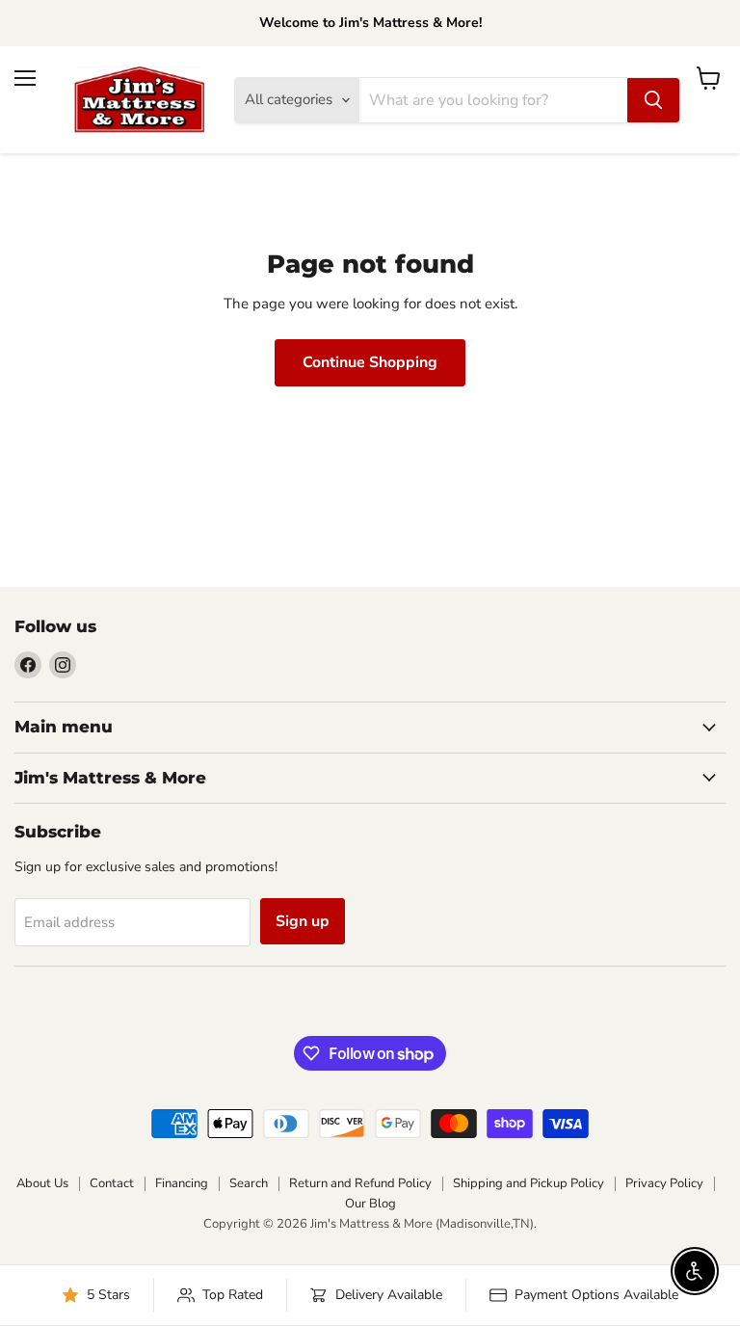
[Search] (653, 100)
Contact (112, 1183)
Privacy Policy (664, 1183)
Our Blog (370, 1203)
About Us (42, 1183)
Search (248, 1183)
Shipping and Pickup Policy (528, 1183)
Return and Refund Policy (360, 1183)
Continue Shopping (370, 362)
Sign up (303, 921)
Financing (181, 1183)
